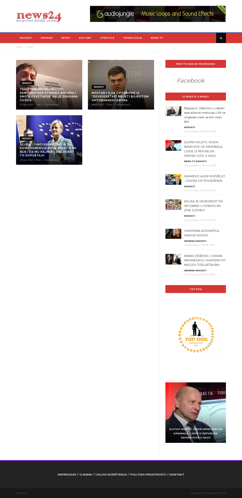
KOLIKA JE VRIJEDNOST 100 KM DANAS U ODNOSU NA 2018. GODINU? (203, 206)
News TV (157, 38)
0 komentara (51, 104)
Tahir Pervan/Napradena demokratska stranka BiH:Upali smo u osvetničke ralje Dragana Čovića (49, 94)
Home (19, 47)
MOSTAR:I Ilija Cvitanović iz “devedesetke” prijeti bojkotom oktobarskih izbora (120, 96)
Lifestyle (107, 38)
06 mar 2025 (209, 131)
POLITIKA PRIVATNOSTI (148, 474)
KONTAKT (177, 474)
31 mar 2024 (209, 220)
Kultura (85, 38)
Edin (38, 104)
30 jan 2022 (26, 160)
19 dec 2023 (208, 245)
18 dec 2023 (208, 274)
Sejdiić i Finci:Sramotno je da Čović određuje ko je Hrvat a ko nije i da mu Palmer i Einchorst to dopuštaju (48, 150)
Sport (66, 38)
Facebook (191, 80)
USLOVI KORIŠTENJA (111, 474)
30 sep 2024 (209, 190)
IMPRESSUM (67, 474)
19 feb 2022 (98, 104)
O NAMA (86, 474)
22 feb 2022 (26, 104)
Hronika (47, 38)
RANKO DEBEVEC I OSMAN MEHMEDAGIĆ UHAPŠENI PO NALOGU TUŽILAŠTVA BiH (205, 260)
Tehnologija (132, 38)
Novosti (26, 38)
